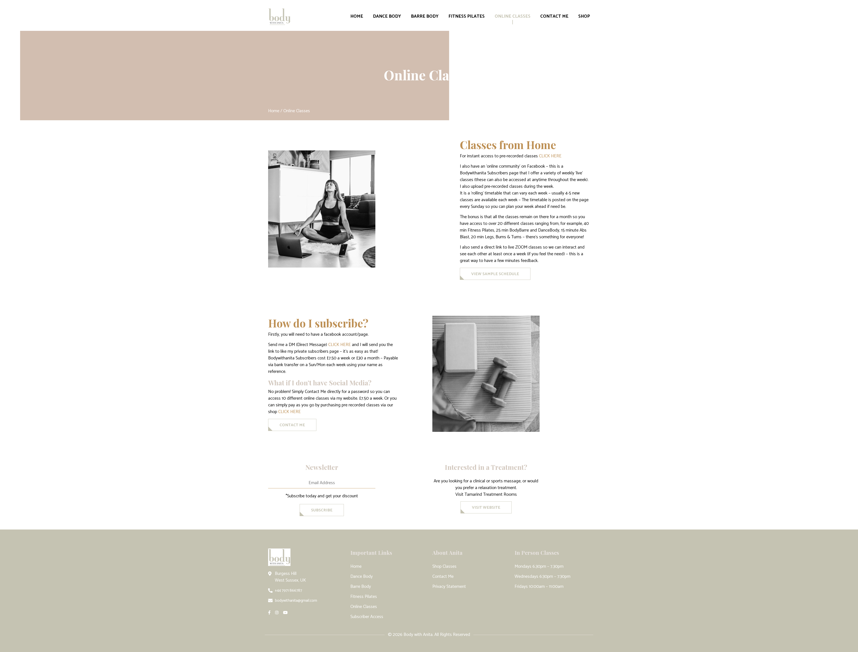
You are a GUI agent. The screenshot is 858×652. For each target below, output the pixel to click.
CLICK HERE (550, 156)
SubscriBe (321, 510)
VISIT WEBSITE (486, 507)
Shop (584, 16)
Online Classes (512, 16)
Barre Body (425, 16)
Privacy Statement (449, 586)
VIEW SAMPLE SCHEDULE (495, 274)
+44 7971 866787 (288, 590)
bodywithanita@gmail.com (296, 600)
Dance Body (387, 16)
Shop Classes (444, 566)
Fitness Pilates (466, 16)
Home (356, 16)
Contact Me (554, 16)
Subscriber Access (366, 616)
